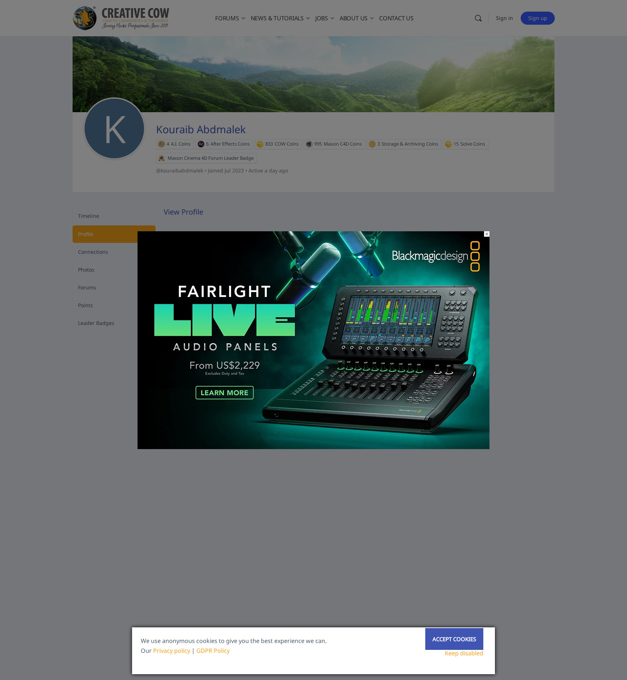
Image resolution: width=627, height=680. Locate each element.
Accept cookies (454, 639)
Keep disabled (464, 653)
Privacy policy (171, 651)
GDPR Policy (213, 651)
